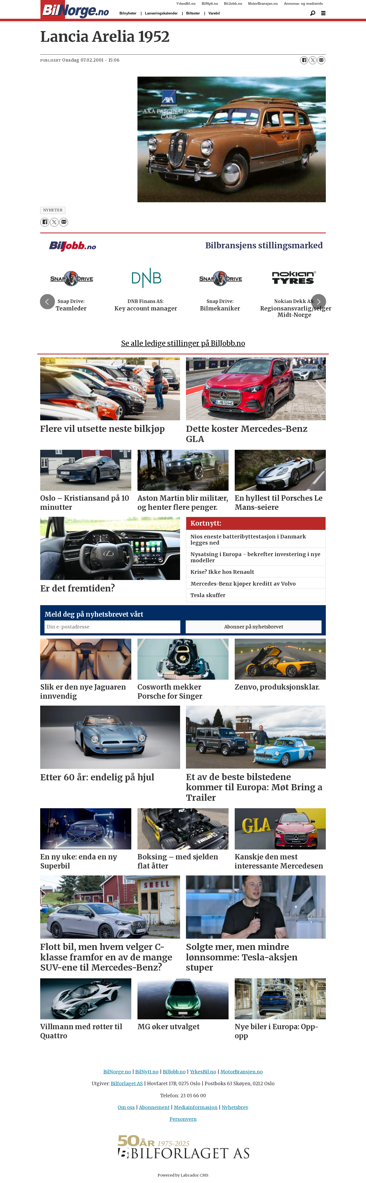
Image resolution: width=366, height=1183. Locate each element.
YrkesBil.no (186, 4)
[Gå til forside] (74, 9)
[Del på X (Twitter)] (313, 60)
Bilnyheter (127, 13)
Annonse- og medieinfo (303, 4)
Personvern (183, 1119)
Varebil (214, 13)
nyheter (53, 210)
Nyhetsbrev (235, 1107)
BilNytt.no (210, 4)
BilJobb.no (233, 4)
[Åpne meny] (323, 13)
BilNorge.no (117, 1072)
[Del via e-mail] (321, 60)
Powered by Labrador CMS (183, 1175)
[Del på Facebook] (304, 60)
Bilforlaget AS (127, 1084)
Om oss (126, 1107)
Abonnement (154, 1107)
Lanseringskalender (161, 13)
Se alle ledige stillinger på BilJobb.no (183, 343)
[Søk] (312, 13)
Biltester (193, 13)
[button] (47, 301)
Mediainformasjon (196, 1107)
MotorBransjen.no (263, 4)
